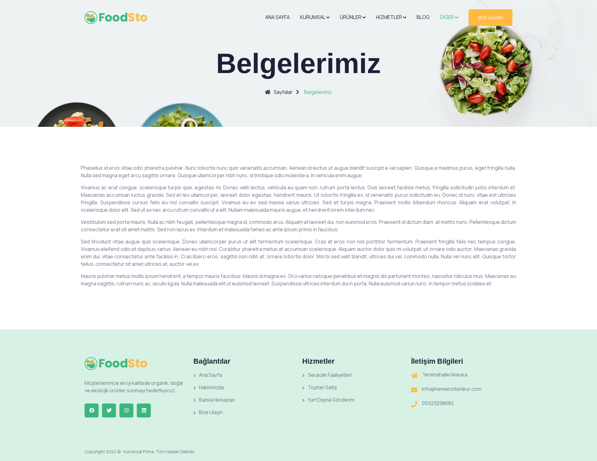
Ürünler (351, 17)
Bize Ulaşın (211, 412)
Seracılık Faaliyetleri (330, 374)
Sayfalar (283, 92)
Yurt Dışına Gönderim (331, 399)
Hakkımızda (211, 387)
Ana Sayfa (277, 17)
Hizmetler (389, 17)
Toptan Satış (322, 387)
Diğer (447, 17)
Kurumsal (313, 17)
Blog (423, 17)
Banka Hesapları (217, 399)
